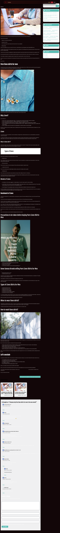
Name (3, 511)
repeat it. (37, 367)
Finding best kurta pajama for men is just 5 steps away (50, 18)
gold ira (5, 477)
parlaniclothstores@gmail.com (24, 369)
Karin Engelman (6, 423)
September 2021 (46, 47)
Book (51, 2)
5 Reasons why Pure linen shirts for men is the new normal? (20, 393)
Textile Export (6, 487)
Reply (3, 409)
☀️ (49, 2)
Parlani (11, 6)
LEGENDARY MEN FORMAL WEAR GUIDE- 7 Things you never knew (6, 393)
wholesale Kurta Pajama (47, 30)
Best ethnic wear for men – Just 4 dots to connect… (50, 13)
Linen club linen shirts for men (7, 271)
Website (3, 520)
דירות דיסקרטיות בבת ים (7, 404)
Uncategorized (46, 57)
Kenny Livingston (46, 36)
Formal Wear (46, 55)
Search (44, 4)
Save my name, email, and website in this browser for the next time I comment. (13, 524)
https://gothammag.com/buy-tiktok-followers (11, 431)
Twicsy (5, 412)
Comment (3, 500)
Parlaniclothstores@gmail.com (8, 472)
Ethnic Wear (46, 54)
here (10, 372)
